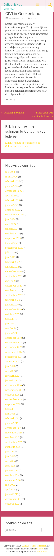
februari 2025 (12, 200)
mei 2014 (10, 484)
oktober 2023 (12, 233)
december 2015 (13, 427)
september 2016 (14, 399)
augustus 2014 (12, 480)
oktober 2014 (12, 475)
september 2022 (14, 247)
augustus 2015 (12, 446)
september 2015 (13, 442)
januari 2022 (12, 266)
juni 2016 (10, 413)
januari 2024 (12, 228)
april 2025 (10, 195)
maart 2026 (11, 176)
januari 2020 (12, 304)
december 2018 (13, 337)
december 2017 (13, 347)
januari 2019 (11, 333)
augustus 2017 (12, 361)
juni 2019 (10, 323)
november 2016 (13, 390)
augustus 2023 (13, 238)
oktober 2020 (12, 290)
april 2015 (10, 465)
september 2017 (13, 356)
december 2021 (13, 271)
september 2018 (14, 342)
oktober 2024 (12, 209)
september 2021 (14, 276)
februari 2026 (12, 181)
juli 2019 (9, 318)
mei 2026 (10, 172)
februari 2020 (12, 299)
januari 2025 (12, 205)
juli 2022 (10, 252)
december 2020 (13, 285)
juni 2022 (10, 257)
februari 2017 (12, 375)
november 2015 (13, 432)
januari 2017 (11, 380)
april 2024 (10, 224)
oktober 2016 (12, 394)
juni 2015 (10, 456)
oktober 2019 (12, 314)
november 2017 (13, 352)
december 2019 (13, 309)
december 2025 (13, 190)
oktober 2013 (12, 503)
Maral (33, 18)
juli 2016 (9, 409)
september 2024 (14, 214)
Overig (12, 99)
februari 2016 (12, 418)
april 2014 (10, 489)
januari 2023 (11, 243)
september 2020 (14, 295)
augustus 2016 (12, 404)
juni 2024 (10, 219)
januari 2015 (11, 470)
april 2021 (10, 281)
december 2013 (13, 499)
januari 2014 (11, 494)
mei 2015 (10, 461)
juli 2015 (9, 451)
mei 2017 (10, 371)
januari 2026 (12, 186)
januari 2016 (11, 423)
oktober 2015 (12, 437)
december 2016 (13, 385)
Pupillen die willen (12, 112)
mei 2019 (10, 328)
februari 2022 (12, 262)
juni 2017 (10, 366)
